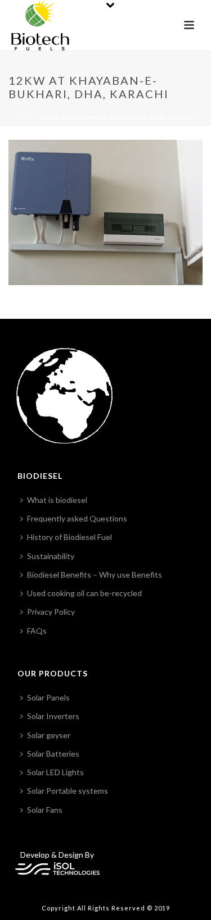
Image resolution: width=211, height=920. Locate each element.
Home (23, 117)
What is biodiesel (57, 500)
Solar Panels (48, 697)
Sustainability (50, 556)
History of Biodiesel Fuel (69, 537)
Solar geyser (48, 735)
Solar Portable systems (67, 790)
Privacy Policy (51, 611)
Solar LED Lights (55, 772)
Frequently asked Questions (77, 518)
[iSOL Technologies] (57, 867)
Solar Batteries (53, 753)
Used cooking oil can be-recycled (84, 593)
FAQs (37, 630)
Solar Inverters (53, 716)
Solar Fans (44, 809)
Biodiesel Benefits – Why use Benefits (94, 574)
